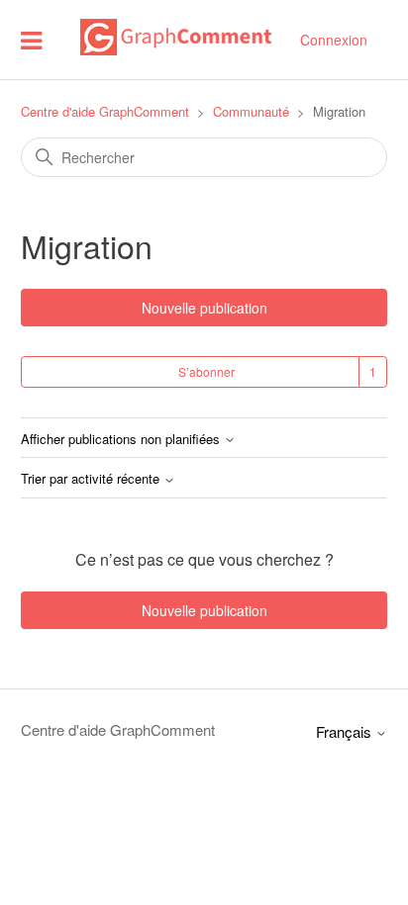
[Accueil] (175, 49)
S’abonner (206, 371)
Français (345, 731)
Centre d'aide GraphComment (105, 111)
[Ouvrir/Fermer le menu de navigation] (31, 39)
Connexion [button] (333, 39)
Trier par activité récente (92, 479)
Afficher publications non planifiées (122, 439)
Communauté (251, 111)
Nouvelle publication (204, 307)
